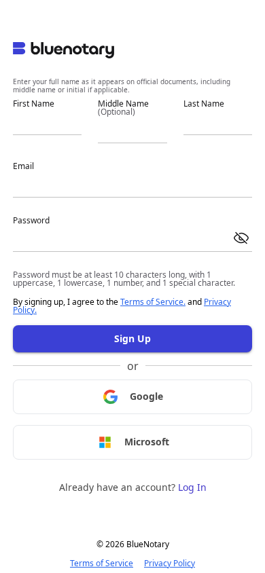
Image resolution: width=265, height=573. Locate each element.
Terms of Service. (153, 302)
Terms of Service (101, 563)
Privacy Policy (169, 563)
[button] (241, 238)
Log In (192, 487)
